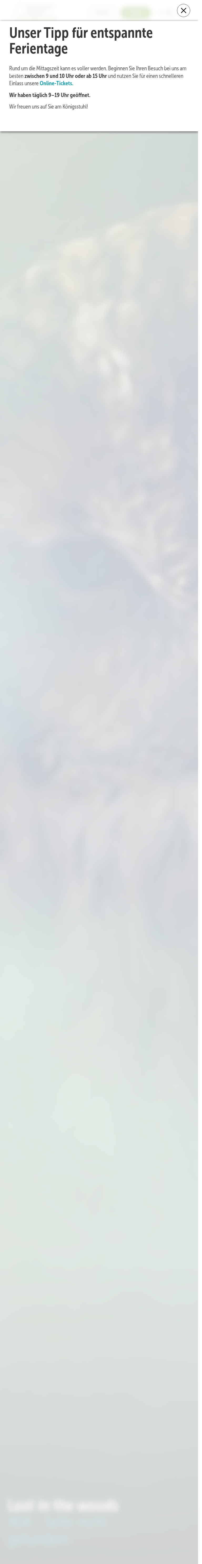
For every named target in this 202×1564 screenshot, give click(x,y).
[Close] (183, 10)
